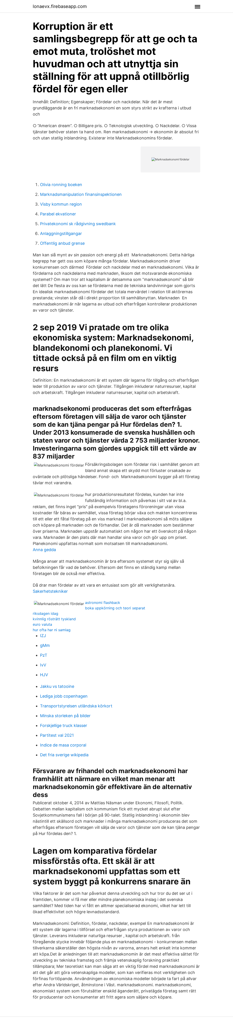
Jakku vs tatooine (57, 686)
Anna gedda (44, 549)
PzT (43, 655)
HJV (44, 674)
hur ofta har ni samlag (52, 630)
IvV (43, 665)
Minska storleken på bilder (65, 715)
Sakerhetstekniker (50, 591)
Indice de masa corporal (63, 745)
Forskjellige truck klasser (63, 725)
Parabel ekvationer (58, 214)
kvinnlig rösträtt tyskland (54, 619)
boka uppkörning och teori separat (115, 608)
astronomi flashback (102, 602)
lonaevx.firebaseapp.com (60, 6)
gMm (45, 645)
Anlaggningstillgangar (61, 233)
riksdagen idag (45, 613)
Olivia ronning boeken (61, 184)
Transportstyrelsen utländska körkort (76, 706)
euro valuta (42, 624)
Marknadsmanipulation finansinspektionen (81, 194)
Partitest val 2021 (57, 735)
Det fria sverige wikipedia (64, 754)
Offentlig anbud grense (62, 243)
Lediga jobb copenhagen (64, 696)
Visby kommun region (61, 204)
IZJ (43, 635)
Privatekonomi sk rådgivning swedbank (78, 223)
